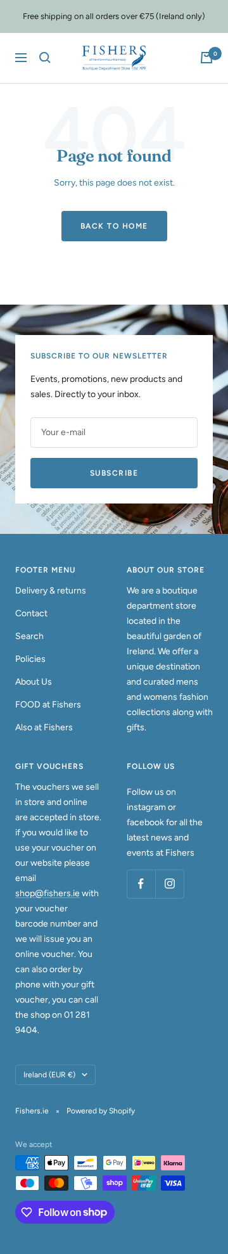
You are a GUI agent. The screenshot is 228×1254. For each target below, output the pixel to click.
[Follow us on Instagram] (169, 884)
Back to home (114, 226)
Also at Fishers (44, 727)
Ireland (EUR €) (49, 1074)
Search (29, 636)
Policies (30, 659)
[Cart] (206, 57)
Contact (31, 613)
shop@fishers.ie (47, 893)
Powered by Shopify (100, 1110)
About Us (33, 681)
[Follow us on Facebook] (141, 884)
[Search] (45, 57)
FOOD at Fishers (48, 704)
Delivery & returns (50, 590)
